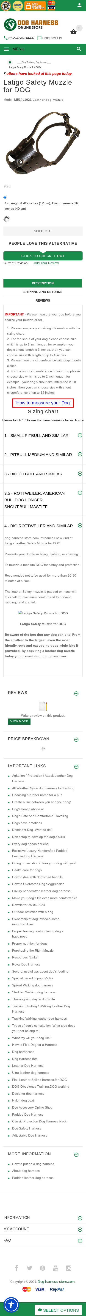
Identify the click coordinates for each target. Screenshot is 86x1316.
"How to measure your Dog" (43, 402)
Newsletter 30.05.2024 (28, 905)
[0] (73, 34)
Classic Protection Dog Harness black (39, 1121)
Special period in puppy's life (32, 978)
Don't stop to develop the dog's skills (38, 837)
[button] (78, 49)
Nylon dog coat (23, 1100)
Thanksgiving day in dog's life (33, 999)
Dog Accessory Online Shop (32, 1107)
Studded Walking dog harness (33, 992)
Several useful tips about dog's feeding (40, 971)
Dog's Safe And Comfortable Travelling (40, 816)
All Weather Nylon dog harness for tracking (43, 788)
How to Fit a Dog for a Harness (34, 1044)
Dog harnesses (23, 1052)
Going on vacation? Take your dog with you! (44, 863)
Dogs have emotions (27, 823)
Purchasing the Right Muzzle (33, 950)
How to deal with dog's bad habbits (37, 877)
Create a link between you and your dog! (41, 802)
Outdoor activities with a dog (32, 912)
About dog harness (26, 1170)
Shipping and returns (42, 292)
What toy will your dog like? (32, 1038)
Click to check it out (43, 256)
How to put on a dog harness (33, 1164)
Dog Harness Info (25, 1059)
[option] (43, 143)
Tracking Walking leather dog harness (39, 1018)
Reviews (43, 300)
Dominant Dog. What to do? (32, 830)
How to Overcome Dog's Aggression (38, 884)
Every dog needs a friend (30, 844)
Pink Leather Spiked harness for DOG (39, 1080)
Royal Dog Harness (26, 964)
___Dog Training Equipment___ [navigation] (34, 62)
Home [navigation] (10, 62)
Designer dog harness (28, 1093)
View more (19, 721)
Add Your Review (46, 263)
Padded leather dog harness (32, 1178)
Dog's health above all (28, 809)
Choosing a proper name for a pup (37, 795)
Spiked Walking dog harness (32, 985)
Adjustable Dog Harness (29, 1135)
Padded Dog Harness (27, 1114)
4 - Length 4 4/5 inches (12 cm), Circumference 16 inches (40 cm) (41, 205)
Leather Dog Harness (27, 1065)
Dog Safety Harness (26, 1128)
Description (43, 283)
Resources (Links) (25, 957)
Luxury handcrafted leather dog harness (41, 891)
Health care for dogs (27, 870)
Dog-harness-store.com (56, 1281)
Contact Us (52, 38)
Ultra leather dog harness (30, 1072)
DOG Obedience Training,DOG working (40, 1086)
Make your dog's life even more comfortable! (44, 898)
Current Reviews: (15, 263)
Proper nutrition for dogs (29, 943)
